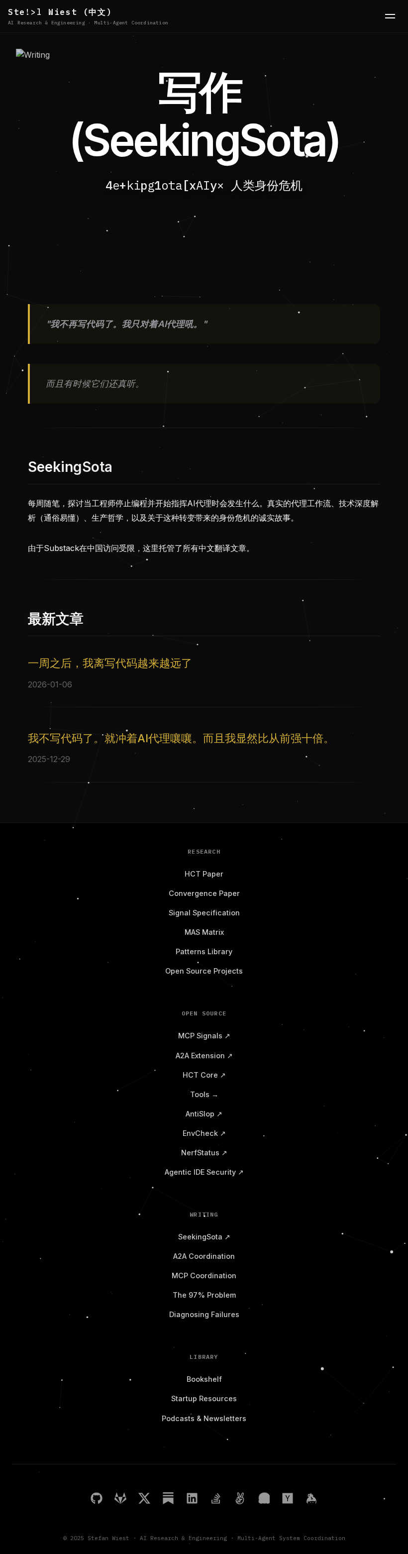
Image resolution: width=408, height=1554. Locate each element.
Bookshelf (204, 1379)
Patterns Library (204, 951)
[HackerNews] (288, 1499)
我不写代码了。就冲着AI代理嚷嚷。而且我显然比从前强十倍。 (181, 738)
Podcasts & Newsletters (204, 1418)
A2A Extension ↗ (204, 1055)
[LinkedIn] (192, 1499)
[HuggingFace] (264, 1499)
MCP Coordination (204, 1275)
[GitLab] (120, 1499)
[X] (144, 1499)
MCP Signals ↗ (204, 1035)
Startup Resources (204, 1398)
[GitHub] (96, 1499)
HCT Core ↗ (204, 1075)
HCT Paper (204, 874)
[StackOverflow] (216, 1499)
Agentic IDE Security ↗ (204, 1172)
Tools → (204, 1094)
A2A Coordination (204, 1256)
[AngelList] (240, 1499)
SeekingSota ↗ (204, 1236)
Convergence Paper (204, 893)
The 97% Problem (204, 1295)
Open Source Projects (204, 971)
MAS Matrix (204, 932)
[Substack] (168, 1499)
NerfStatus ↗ (204, 1152)
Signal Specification (204, 912)
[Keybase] (311, 1499)
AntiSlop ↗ (204, 1114)
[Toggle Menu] (390, 16)
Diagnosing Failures (204, 1314)
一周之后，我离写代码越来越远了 (110, 663)
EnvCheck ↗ (204, 1133)
